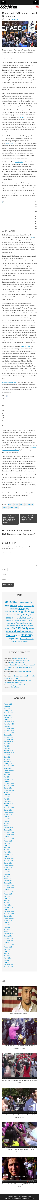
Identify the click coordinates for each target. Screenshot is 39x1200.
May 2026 (7, 706)
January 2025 (8, 719)
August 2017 (8, 814)
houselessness (12, 611)
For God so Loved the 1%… (19, 1013)
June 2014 (7, 898)
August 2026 (8, 704)
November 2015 (9, 861)
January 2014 (8, 909)
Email (4, 574)
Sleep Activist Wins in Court (19, 685)
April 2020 (7, 759)
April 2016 (7, 850)
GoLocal (31, 237)
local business (13, 507)
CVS (21, 504)
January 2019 (8, 781)
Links (28, 618)
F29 (33, 606)
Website (4, 579)
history (26, 609)
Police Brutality (19, 628)
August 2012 (8, 947)
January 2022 (8, 735)
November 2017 (9, 808)
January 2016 (8, 856)
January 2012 (8, 962)
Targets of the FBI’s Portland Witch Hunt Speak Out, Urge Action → (27, 518)
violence (25, 641)
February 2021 (8, 750)
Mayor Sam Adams (15, 621)
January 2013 (8, 936)
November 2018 (9, 786)
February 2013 (8, 933)
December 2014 (9, 885)
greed (21, 608)
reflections (17, 635)
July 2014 (7, 896)
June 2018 (7, 797)
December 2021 (9, 737)
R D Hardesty (8, 667)
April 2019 (7, 777)
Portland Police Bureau (19, 631)
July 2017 (7, 816)
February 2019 (8, 779)
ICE (22, 612)
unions (14, 641)
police (7, 628)
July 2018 (7, 794)
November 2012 (9, 940)
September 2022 (9, 733)
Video (20, 641)
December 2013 (9, 911)
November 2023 (9, 728)
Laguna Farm (25, 346)
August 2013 (8, 920)
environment (27, 606)
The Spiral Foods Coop (9, 382)
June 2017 (7, 819)
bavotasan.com (29, 1198)
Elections (20, 606)
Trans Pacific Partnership (27, 639)
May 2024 (7, 726)
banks (10, 504)
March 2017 (7, 825)
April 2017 (7, 823)
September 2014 (9, 892)
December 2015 (9, 858)
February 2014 (8, 907)
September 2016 (9, 839)
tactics (16, 638)
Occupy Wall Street (21, 625)
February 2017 (8, 828)
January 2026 (8, 710)
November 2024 (9, 724)
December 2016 (9, 832)
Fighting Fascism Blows (16, 662)
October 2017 (8, 810)
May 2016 (7, 847)
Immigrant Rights (24, 614)
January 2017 (8, 830)
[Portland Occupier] (19, 7)
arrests (21, 602)
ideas (27, 611)
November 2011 (9, 967)
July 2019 (7, 772)
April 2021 (7, 746)
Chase (16, 504)
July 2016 (7, 843)
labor (23, 617)
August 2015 (8, 867)
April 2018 (7, 799)
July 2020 (7, 755)
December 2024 (9, 722)
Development (29, 504)
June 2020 (7, 757)
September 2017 (9, 812)
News (8, 623)
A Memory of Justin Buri (20, 658)
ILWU (32, 612)
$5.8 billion (9, 143)
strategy (9, 638)
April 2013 (7, 929)
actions (10, 602)
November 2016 (9, 834)
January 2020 (8, 763)
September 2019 (9, 770)
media (24, 621)
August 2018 (8, 792)
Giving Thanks (15, 687)
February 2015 (8, 881)
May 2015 (7, 874)
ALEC (17, 602)
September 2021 (9, 741)
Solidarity (27, 635)
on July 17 (23, 117)
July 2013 (7, 922)
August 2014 (8, 894)
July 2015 (7, 869)
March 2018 (7, 801)
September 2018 (9, 790)
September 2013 (9, 918)
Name (4, 569)
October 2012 (8, 942)
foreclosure (14, 609)
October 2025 (8, 715)
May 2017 (7, 821)
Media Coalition (30, 620)
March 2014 (7, 905)
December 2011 (9, 964)
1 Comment (14, 19)
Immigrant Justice (11, 614)
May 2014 (7, 900)
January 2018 (8, 805)
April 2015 (7, 876)
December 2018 (9, 783)
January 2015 (8, 883)
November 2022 (9, 730)
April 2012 (7, 956)
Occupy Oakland (10, 625)
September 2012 (9, 945)
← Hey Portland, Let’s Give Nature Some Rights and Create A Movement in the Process (10, 519)
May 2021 (7, 744)
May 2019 (7, 775)
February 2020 (8, 761)
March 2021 (7, 748)
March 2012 (7, 958)
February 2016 (8, 854)
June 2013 (7, 925)
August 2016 (8, 841)
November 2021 (9, 739)
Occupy (13, 623)
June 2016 (7, 845)
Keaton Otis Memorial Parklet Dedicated (22, 665)
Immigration (10, 618)
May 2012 (7, 953)
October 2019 (8, 768)
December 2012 (9, 938)
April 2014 (7, 903)
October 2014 (8, 889)
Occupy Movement (24, 623)
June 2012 (7, 951)
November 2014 (9, 887)
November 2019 (9, 766)
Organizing (30, 625)
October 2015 (8, 863)
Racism (10, 635)
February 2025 (8, 717)
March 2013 (7, 931)
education (13, 606)
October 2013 (8, 916)
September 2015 (9, 865)
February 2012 (8, 960)
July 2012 (7, 949)
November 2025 (9, 713)
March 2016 (7, 852)
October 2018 (8, 788)
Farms (5, 507)
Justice (18, 618)
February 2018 (8, 803)
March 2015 (7, 878)
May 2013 (7, 927)
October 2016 (8, 836)
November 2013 (9, 914)
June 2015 (7, 872)
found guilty (19, 162)
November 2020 (9, 752)
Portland (31, 628)
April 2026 (7, 708)
